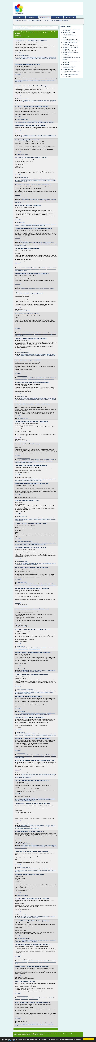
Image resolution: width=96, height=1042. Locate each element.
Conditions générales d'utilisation (35, 1033)
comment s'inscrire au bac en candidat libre (47, 517)
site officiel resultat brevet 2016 (35, 649)
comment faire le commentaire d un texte (25, 800)
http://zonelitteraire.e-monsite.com (25, 689)
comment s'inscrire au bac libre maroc (21, 519)
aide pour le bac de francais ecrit (39, 200)
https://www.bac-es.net (22, 154)
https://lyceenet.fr (21, 222)
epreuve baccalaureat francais (43, 223)
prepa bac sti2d (52, 940)
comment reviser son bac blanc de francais (23, 58)
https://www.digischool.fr (22, 914)
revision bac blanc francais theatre (49, 690)
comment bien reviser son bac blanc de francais (30, 57)
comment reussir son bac (41, 135)
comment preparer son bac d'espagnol (42, 940)
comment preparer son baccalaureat (39, 225)
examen (19, 17)
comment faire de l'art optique (20, 941)
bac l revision (70, 17)
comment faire (44, 17)
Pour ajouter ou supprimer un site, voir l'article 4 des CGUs (28, 1034)
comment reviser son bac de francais (28, 480)
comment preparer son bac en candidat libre (47, 774)
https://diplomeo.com (22, 396)
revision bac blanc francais (32, 122)
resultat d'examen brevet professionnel (23, 756)
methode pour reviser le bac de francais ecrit (23, 200)
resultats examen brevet (29, 735)
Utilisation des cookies (50, 1033)
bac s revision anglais (49, 379)
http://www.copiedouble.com (23, 310)
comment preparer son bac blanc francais (48, 57)
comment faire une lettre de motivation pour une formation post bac (42, 826)
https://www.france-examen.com (24, 541)
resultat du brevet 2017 (26, 647)
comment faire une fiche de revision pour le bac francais (32, 332)
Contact (65, 20)
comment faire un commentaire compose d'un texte (43, 799)
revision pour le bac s (68, 67)
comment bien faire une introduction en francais (48, 243)
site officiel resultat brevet (23, 649)
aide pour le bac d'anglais (32, 941)
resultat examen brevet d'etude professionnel (45, 754)
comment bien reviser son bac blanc (43, 377)
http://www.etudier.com (22, 418)
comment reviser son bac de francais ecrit (37, 80)
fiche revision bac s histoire (42, 1024)
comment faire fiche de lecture (21, 848)
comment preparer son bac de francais (28, 78)
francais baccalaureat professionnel (42, 775)
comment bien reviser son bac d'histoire (42, 960)
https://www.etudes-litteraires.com (24, 843)
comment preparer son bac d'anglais (28, 377)
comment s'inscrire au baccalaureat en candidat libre (39, 519)
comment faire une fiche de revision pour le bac (45, 334)
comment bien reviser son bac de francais (40, 58)
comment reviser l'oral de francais (38, 101)
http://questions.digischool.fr (23, 458)
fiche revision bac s (41, 544)
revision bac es (34, 563)
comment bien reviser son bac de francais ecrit (46, 179)
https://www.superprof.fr (22, 895)
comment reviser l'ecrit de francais (44, 78)
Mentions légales (22, 1033)
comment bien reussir (22, 136)
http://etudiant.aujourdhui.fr (23, 352)
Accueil (17, 20)
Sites (29, 20)
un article (52, 20)
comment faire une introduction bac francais (43, 354)
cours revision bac (67, 56)
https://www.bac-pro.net (22, 996)
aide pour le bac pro (25, 825)
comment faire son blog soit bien (35, 962)
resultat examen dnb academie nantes (27, 754)
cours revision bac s (32, 544)
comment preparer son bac (27, 225)
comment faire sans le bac (69, 66)
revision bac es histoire (25, 563)
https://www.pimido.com (22, 240)
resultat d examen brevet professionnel (41, 756)
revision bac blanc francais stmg (20, 122)
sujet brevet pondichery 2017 (44, 714)
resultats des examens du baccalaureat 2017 (28, 714)
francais (32, 17)
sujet (57, 17)
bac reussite (66, 64)
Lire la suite (17, 52)
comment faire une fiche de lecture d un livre (71, 72)
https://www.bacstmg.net (22, 98)
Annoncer (59, 20)
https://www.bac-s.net (22, 376)
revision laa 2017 (35, 917)
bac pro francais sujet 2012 (33, 999)
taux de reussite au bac (41, 713)
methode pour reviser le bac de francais (70, 53)
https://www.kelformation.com (23, 867)
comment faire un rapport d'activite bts (37, 825)
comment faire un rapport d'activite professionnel (27, 828)
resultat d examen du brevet (39, 647)
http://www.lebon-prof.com (23, 55)
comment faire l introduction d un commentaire (31, 242)
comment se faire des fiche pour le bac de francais (28, 243)
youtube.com (20, 133)
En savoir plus (11, 1040)
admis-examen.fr (21, 646)
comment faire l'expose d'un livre (38, 269)
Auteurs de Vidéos (36, 20)
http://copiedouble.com (22, 605)
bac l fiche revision (19, 335)
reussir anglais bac (24, 999)
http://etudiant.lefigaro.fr (22, 177)
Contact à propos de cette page (64, 1033)
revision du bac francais (69, 32)
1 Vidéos (22, 36)
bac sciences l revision (44, 916)
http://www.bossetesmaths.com (24, 197)
